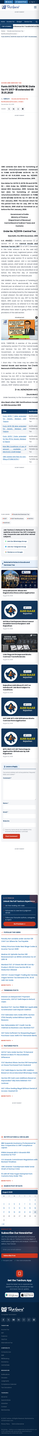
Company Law (6, 1352)
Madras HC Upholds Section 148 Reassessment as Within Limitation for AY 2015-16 (18, 957)
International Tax (6, 1343)
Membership (5, 1410)
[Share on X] (9, 109)
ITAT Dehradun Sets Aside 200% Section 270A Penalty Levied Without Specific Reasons (17, 1017)
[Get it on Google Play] (12, 1294)
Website (6, 821)
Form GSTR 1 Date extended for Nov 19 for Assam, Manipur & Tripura (14, 439)
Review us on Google (15, 552)
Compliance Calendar (8, 1384)
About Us (4, 1397)
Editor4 (6, 99)
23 (35, 1212)
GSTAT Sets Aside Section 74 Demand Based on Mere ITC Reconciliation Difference (17, 1054)
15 (30, 1208)
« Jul (2, 1224)
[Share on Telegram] (23, 109)
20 (19, 1212)
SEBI (2, 1355)
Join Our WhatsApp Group (17, 541)
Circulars (4, 1378)
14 (24, 1208)
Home (3, 22)
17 (4, 1212)
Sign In (33, 2)
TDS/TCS (4, 1339)
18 (9, 1212)
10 (4, 1208)
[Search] (36, 21)
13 (19, 1208)
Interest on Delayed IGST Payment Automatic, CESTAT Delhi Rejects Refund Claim (18, 999)
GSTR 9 (30, 518)
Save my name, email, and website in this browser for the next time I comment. (18, 830)
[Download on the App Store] (27, 1294)
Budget (19, 22)
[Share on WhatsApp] (18, 109)
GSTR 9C (7, 523)
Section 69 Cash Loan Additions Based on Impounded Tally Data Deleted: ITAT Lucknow (18, 1080)
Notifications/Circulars (9, 34)
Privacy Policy (5, 1424)
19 (14, 1212)
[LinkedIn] (19, 1320)
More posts (6, 985)
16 (35, 1208)
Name (6, 803)
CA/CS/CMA (5, 1365)
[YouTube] (13, 1320)
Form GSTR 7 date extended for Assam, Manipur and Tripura (14, 419)
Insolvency (4, 1362)
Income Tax (10, 22)
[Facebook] (3, 1320)
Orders (20, 102)
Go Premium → (19, 924)
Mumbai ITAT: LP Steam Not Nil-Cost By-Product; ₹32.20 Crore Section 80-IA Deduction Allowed (17, 967)
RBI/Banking (5, 1359)
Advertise (4, 1403)
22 (30, 1212)
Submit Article (6, 1400)
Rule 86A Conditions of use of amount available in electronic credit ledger (14, 449)
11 (9, 1208)
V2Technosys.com (7, 1420)
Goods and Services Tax (15, 31)
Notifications (5, 1374)
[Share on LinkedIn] (13, 109)
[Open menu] (35, 7)
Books (9, 2)
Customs (4, 1336)
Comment (7, 778)
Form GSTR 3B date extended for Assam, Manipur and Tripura (14, 429)
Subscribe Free (9, 1256)
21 (24, 1212)
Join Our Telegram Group (16, 547)
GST (5, 518)
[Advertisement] (19, 59)
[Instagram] (24, 1320)
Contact (4, 1407)
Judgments (5, 1381)
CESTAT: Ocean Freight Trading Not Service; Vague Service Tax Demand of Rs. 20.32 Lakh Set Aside (19, 977)
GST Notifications (18, 518)
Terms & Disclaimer (18, 1424)
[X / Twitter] (8, 1320)
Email (5, 812)
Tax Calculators (6, 1388)
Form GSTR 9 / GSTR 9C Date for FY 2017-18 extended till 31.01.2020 (18, 90)
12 (14, 1208)
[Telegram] (34, 1320)
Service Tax (28, 22)
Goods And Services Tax (21, 514)
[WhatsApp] (29, 1320)
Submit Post (22, 2)
